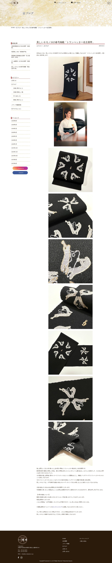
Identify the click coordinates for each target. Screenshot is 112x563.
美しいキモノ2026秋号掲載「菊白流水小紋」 (20, 67)
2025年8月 (14, 163)
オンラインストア (61, 2)
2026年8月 (14, 120)
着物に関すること (18, 100)
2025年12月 (14, 148)
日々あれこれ (17, 96)
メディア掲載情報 (16, 105)
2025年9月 (14, 159)
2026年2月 (14, 140)
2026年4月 (14, 132)
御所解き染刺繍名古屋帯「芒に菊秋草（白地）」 (20, 56)
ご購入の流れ (83, 541)
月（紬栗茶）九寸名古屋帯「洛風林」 (20, 62)
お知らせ (13, 80)
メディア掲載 (65, 543)
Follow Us (21, 168)
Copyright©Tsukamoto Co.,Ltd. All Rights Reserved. (51, 560)
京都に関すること (18, 88)
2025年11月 (14, 151)
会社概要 (64, 541)
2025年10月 (14, 155)
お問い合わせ (77, 2)
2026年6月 (14, 124)
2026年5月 (14, 128)
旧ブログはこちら (16, 108)
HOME (13, 27)
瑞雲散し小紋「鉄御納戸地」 (19, 51)
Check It (21, 172)
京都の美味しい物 (18, 92)
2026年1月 (14, 144)
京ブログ (18, 27)
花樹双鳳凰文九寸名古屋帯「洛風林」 (20, 46)
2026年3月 (14, 136)
